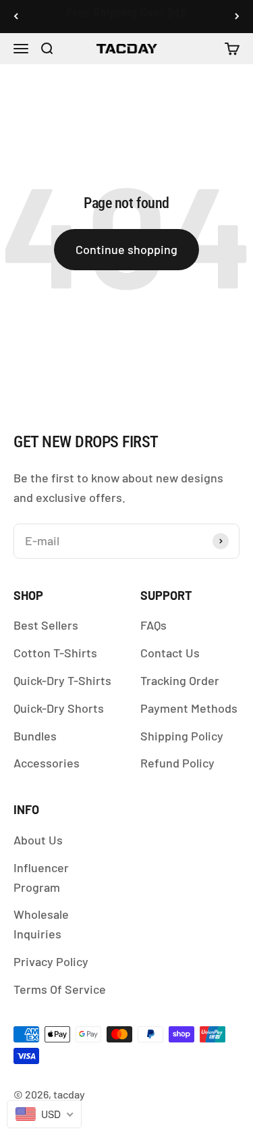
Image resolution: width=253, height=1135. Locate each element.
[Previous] (15, 16)
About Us (38, 839)
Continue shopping (126, 249)
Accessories (46, 762)
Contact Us (170, 652)
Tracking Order (179, 680)
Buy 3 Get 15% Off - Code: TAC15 (126, 17)
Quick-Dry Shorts (58, 708)
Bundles (35, 735)
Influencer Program (41, 877)
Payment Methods (188, 708)
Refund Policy (177, 762)
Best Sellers (45, 624)
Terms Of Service (59, 989)
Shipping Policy (181, 735)
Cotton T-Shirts (55, 652)
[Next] (237, 16)
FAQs (153, 624)
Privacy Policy (50, 961)
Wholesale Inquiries (41, 924)
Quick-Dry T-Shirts (62, 680)
